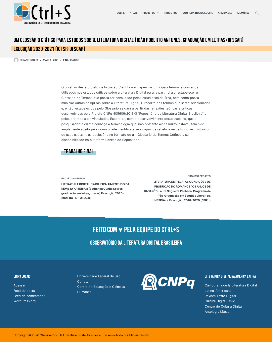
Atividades (225, 12)
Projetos (149, 12)
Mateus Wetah (139, 335)
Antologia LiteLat (218, 312)
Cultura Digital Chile (220, 301)
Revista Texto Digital (220, 296)
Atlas (134, 12)
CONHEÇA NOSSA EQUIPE (197, 12)
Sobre (121, 12)
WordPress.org (25, 301)
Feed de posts (24, 291)
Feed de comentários (29, 296)
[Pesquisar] (256, 13)
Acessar (19, 285)
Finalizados (71, 60)
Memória (243, 12)
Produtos (170, 12)
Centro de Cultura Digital (224, 306)
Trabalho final (79, 151)
